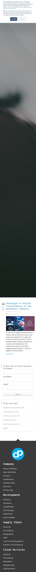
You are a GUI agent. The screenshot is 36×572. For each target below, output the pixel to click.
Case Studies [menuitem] (9, 517)
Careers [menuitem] (6, 475)
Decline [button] (22, 19)
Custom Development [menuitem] (13, 541)
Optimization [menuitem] (9, 568)
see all (5, 428)
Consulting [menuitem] (8, 530)
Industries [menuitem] (8, 514)
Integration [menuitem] (8, 534)
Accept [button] (14, 19)
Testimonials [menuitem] (9, 483)
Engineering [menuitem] (8, 565)
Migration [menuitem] (7, 561)
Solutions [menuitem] (7, 503)
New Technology (11, 424)
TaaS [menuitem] (5, 537)
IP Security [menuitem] (8, 490)
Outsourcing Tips (11, 416)
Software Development (13, 408)
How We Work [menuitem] (9, 472)
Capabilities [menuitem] (8, 506)
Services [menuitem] (7, 499)
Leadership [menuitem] (8, 479)
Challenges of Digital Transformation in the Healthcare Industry (18, 306)
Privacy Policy (12, 8)
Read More (9, 354)
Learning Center (11, 412)
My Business (9, 420)
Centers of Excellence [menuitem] (13, 545)
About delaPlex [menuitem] (10, 468)
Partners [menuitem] (7, 486)
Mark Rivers (17, 312)
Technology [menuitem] (8, 510)
